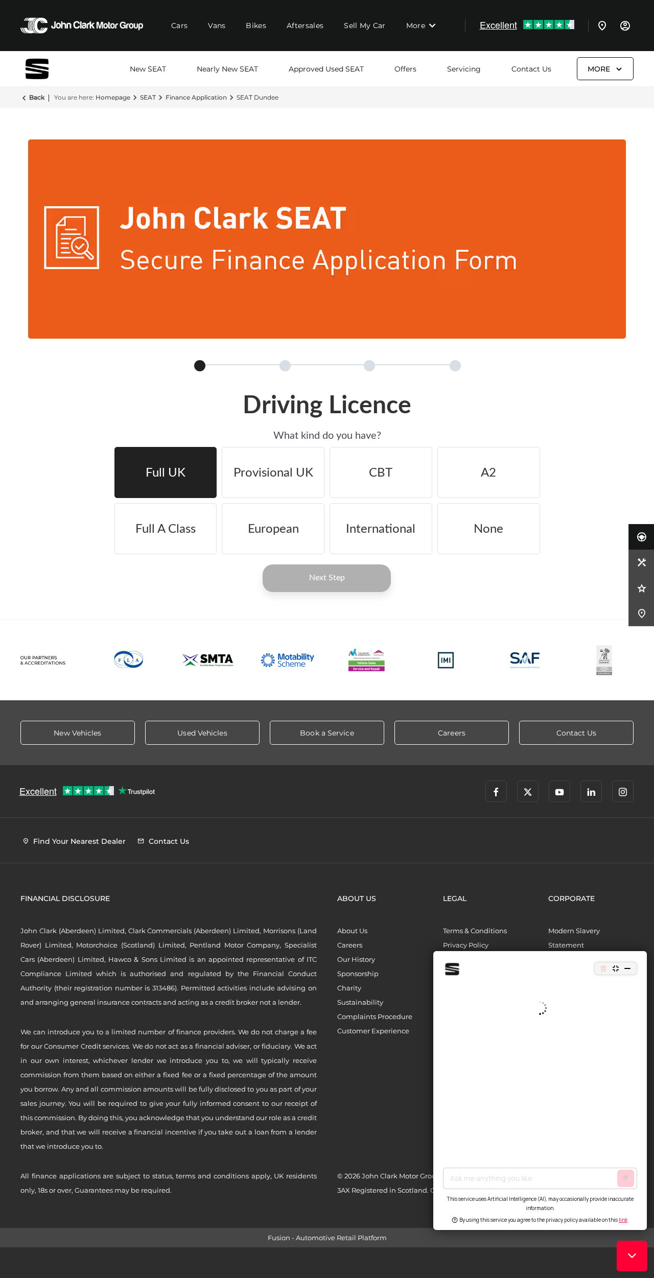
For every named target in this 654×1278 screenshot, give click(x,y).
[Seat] (51, 68)
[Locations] (602, 25)
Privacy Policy (465, 945)
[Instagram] (623, 791)
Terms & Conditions (475, 931)
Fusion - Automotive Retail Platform (327, 1238)
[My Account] (625, 25)
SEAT (148, 97)
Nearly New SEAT (227, 69)
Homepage (113, 97)
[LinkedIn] (591, 791)
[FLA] (129, 660)
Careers (349, 945)
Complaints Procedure (374, 1016)
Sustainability (360, 1002)
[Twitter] (528, 791)
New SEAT (148, 69)
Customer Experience (373, 1031)
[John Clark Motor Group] (81, 25)
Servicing (464, 69)
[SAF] (525, 660)
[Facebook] (496, 791)
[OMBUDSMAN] (366, 660)
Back (36, 97)
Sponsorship (358, 973)
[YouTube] (559, 791)
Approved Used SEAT (326, 69)
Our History (356, 959)
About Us (352, 931)
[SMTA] (208, 660)
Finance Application (196, 97)
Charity (349, 988)
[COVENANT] (604, 660)
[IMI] (445, 660)
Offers (405, 69)
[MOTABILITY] (287, 660)
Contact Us (531, 69)
